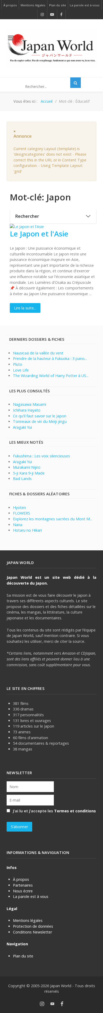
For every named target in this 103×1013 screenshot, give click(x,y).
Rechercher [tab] (27, 216)
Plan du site (23, 955)
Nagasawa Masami (29, 404)
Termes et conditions (75, 810)
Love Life (21, 370)
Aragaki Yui (22, 427)
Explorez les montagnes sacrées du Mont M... (52, 518)
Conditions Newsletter (32, 932)
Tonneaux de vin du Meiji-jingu (40, 421)
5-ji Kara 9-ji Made (29, 473)
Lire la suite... (25, 307)
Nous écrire (23, 890)
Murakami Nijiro (26, 467)
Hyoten (19, 507)
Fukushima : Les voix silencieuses (41, 455)
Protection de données (33, 926)
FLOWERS (21, 513)
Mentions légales (28, 920)
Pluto (17, 364)
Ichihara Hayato (26, 410)
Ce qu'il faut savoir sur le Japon (39, 415)
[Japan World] (51, 48)
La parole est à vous (30, 896)
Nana (17, 524)
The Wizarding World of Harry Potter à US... (50, 375)
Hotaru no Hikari (27, 530)
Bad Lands (22, 478)
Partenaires (23, 885)
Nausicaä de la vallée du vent (38, 352)
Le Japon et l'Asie (39, 234)
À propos (21, 879)
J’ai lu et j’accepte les (54, 810)
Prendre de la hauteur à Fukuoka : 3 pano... (50, 358)
